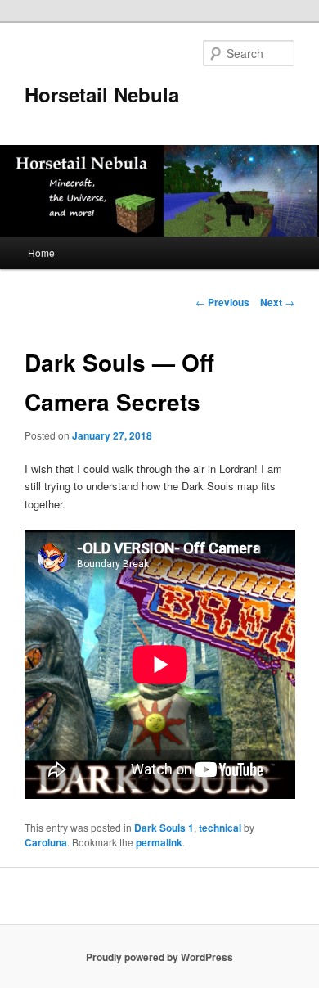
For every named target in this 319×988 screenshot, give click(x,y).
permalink (159, 842)
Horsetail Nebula (102, 94)
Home (41, 252)
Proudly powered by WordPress (159, 957)
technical (220, 827)
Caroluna (46, 842)
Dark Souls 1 (164, 827)
